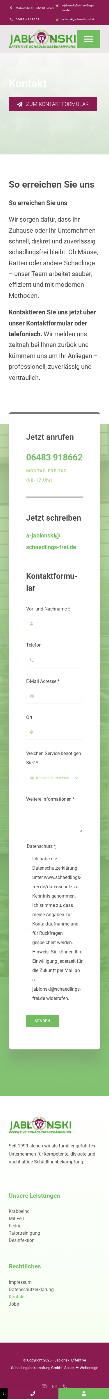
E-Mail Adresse (43, 681)
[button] (10, 1388)
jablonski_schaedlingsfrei (78, 19)
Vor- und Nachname (48, 609)
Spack (69, 1368)
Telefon (34, 645)
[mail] (54, 1386)
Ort (29, 717)
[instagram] (44, 1386)
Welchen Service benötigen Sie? (53, 758)
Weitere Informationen (50, 799)
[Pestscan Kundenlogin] (83, 1393)
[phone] (65, 1386)
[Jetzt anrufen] (33, 1393)
